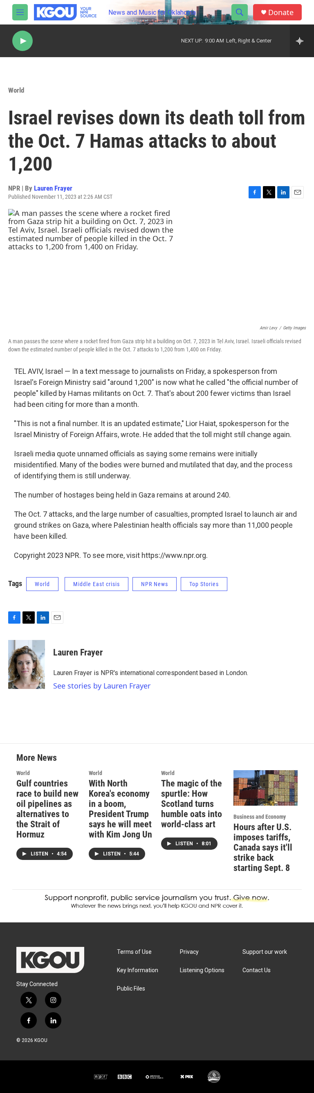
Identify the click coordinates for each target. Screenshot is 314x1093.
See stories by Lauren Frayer (101, 686)
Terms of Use (134, 952)
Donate (281, 12)
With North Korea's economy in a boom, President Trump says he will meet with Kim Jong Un (120, 809)
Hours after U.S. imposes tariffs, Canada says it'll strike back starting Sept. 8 (262, 847)
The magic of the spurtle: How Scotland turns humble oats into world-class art (191, 803)
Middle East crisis (96, 584)
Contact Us (256, 970)
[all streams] (302, 40)
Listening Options (202, 970)
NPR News (154, 584)
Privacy (189, 952)
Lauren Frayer (53, 188)
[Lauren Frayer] (26, 664)
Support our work (264, 952)
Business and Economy (259, 816)
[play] (22, 41)
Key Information (137, 970)
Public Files (131, 989)
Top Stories (204, 584)
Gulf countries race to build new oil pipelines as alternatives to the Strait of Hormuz (47, 809)
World (16, 90)
